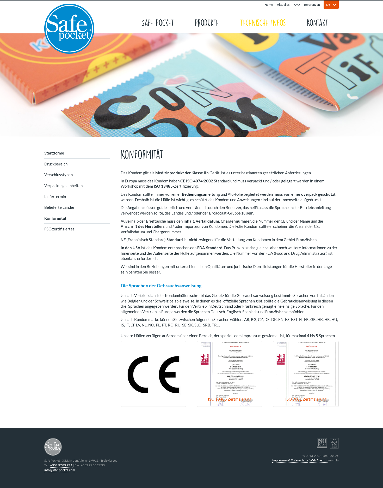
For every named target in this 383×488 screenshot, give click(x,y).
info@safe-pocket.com (59, 470)
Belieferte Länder (59, 207)
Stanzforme (54, 153)
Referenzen (312, 5)
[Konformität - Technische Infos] (153, 374)
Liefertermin (55, 196)
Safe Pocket (157, 22)
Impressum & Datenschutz (290, 460)
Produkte (207, 22)
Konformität (55, 218)
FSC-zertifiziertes (59, 229)
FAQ (297, 5)
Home (268, 5)
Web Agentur (319, 460)
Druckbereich (55, 164)
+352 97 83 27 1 (61, 465)
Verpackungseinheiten (63, 185)
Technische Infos (263, 22)
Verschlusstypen (58, 174)
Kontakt (317, 22)
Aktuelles (283, 5)
